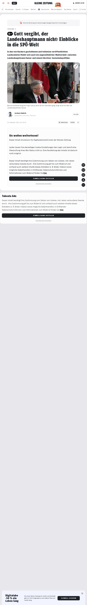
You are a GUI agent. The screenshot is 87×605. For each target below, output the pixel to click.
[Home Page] (43, 3)
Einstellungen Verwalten (43, 183)
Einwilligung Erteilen (43, 178)
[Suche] (8, 3)
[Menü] (3, 3)
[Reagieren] (83, 165)
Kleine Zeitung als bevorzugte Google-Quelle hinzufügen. (45, 23)
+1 (78, 122)
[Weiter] (80, 9)
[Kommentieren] (83, 170)
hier (45, 173)
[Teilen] (83, 180)
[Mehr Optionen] (83, 185)
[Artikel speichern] (83, 175)
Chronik (10, 29)
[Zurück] (2, 9)
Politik (72, 122)
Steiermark (64, 122)
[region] (43, 9)
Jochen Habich (20, 113)
